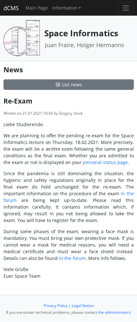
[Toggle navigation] (125, 7)
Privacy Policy (56, 305)
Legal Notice (83, 305)
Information (64, 8)
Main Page (36, 8)
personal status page (105, 162)
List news (71, 85)
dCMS (11, 8)
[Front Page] (22, 38)
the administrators (114, 312)
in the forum (72, 258)
